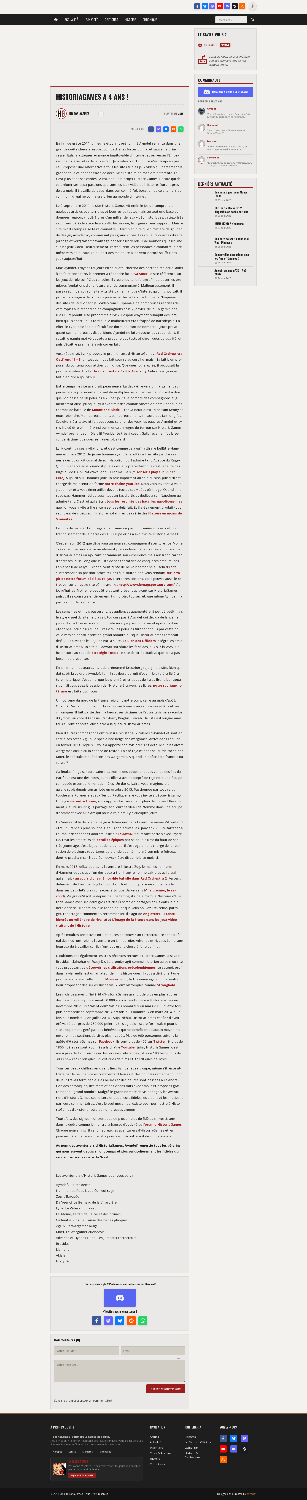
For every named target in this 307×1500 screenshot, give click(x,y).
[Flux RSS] (242, 6)
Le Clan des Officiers (139, 640)
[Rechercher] (253, 19)
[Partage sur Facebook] (151, 129)
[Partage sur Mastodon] (158, 129)
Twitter (159, 1041)
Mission (111, 979)
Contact (72, 1451)
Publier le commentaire (166, 1388)
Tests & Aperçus (160, 1453)
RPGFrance (139, 273)
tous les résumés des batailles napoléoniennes (144, 501)
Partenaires (105, 1451)
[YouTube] (220, 6)
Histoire (130, 19)
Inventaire (156, 1447)
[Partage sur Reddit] (173, 129)
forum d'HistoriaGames (162, 1124)
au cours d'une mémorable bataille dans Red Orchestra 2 (121, 878)
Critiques (111, 19)
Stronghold (166, 985)
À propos (57, 1451)
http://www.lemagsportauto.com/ (147, 584)
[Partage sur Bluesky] (166, 129)
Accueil (154, 1436)
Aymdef (252, 1494)
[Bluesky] (205, 6)
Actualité (71, 19)
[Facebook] (197, 6)
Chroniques (157, 1464)
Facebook (106, 1041)
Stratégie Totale (105, 652)
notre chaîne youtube (122, 483)
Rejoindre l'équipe (82, 1475)
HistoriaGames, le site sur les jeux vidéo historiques (78, 6)
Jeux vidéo (91, 19)
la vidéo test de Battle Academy (120, 371)
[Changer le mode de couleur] (253, 6)
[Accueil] (55, 20)
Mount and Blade (106, 409)
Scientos (190, 1436)
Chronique (149, 19)
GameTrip (191, 1447)
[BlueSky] (233, 1438)
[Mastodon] (212, 6)
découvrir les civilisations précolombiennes (121, 967)
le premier (157, 890)
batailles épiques (110, 839)
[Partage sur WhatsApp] (181, 129)
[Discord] (227, 6)
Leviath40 (126, 834)
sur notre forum (83, 801)
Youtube (128, 1047)
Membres (87, 1451)
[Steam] (235, 6)
